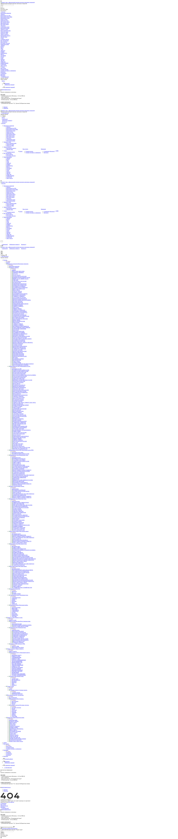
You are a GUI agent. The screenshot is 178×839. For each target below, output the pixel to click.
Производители (4, 805)
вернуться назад (4, 802)
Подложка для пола (16, 707)
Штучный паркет (16, 568)
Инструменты (15, 701)
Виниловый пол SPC (17, 368)
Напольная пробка (16, 607)
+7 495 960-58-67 (5, 77)
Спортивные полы (16, 597)
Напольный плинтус (16, 655)
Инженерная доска (16, 457)
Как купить (9, 746)
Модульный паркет (16, 533)
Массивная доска (16, 546)
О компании (3, 803)
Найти (2, 832)
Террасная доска (15, 630)
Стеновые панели (16, 692)
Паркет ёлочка (15, 488)
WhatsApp (5, 108)
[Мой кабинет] (1, 243)
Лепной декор (15, 678)
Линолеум (14, 591)
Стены (10, 688)
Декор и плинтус (13, 651)
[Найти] (2, 7)
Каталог (8, 262)
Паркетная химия (13, 720)
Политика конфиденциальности (9, 828)
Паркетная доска (16, 501)
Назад (9, 261)
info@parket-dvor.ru (6, 89)
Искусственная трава (17, 623)
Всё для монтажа (13, 697)
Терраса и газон (12, 620)
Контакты (3, 807)
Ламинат (14, 270)
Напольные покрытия (14, 266)
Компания (8, 752)
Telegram (5, 107)
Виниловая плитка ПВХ (17, 452)
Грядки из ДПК (15, 646)
